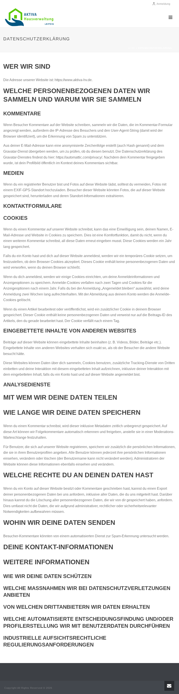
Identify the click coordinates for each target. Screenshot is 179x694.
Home (131, 48)
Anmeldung (163, 3)
